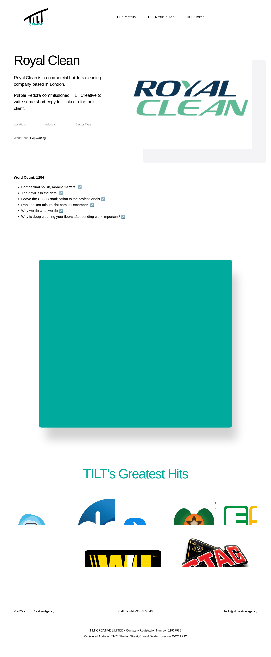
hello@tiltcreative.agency (240, 611)
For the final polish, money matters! (49, 187)
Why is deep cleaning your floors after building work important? (70, 217)
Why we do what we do (39, 211)
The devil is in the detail (39, 193)
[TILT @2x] (36, 5)
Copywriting (38, 138)
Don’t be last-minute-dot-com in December (54, 205)
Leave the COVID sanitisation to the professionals (60, 199)
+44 (141, 611)
